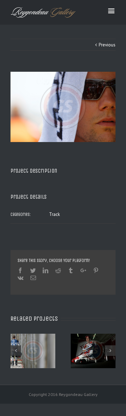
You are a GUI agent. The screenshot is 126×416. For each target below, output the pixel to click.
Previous (107, 45)
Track (54, 214)
